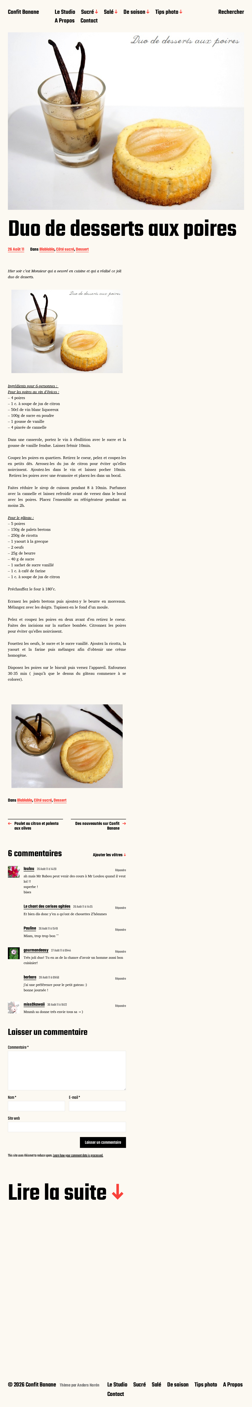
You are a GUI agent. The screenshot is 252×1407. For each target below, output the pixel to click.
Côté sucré (65, 249)
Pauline (30, 928)
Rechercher (231, 12)
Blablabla (46, 249)
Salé (109, 12)
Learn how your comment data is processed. (78, 1156)
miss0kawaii (34, 1005)
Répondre (120, 870)
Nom (12, 1097)
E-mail (74, 1097)
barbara (30, 977)
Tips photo (166, 12)
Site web (14, 1118)
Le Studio (65, 12)
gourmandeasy (36, 950)
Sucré (87, 12)
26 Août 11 (16, 249)
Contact (89, 21)
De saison (134, 12)
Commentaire (18, 1047)
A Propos (65, 21)
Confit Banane (23, 12)
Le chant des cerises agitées (47, 907)
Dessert (82, 249)
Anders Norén (88, 1385)
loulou (29, 869)
